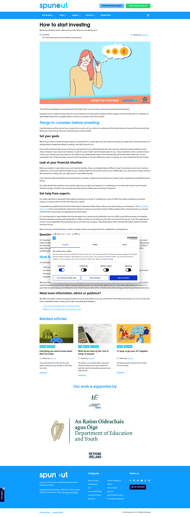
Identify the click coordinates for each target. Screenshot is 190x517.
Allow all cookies (123, 278)
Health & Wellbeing (114, 481)
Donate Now (106, 15)
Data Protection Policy (115, 495)
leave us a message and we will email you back (63, 309)
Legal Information (94, 495)
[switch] (84, 270)
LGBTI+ (109, 484)
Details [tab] (95, 244)
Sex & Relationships (95, 491)
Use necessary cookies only (66, 278)
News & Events (93, 481)
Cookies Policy (57, 512)
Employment (92, 484)
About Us (89, 15)
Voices (62, 15)
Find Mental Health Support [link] (112, 6)
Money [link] (42, 346)
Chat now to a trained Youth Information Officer (62, 306)
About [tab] (125, 244)
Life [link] (80, 346)
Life (89, 488)
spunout (145, 35)
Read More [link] (43, 373)
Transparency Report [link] (70, 492)
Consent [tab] (65, 244)
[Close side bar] (3, 488)
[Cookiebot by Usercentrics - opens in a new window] (128, 238)
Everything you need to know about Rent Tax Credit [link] (56, 352)
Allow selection (95, 278)
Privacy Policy (45, 512)
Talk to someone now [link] (136, 6)
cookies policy (107, 259)
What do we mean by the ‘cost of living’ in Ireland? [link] (93, 352)
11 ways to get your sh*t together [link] (132, 351)
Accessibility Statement (115, 499)
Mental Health (112, 488)
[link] (54, 475)
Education (91, 499)
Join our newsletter (138, 487)
